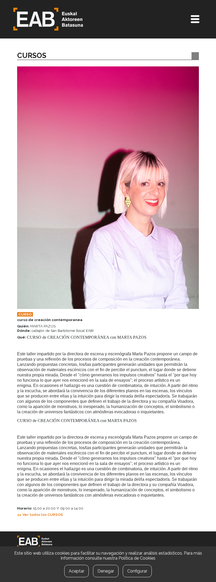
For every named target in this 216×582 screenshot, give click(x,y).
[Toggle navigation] (195, 19)
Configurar (137, 571)
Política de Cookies (137, 558)
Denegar (105, 571)
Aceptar (76, 571)
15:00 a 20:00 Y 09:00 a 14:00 (50, 508)
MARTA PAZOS (36, 326)
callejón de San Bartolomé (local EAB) (55, 330)
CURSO (25, 314)
